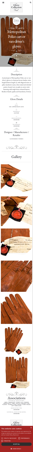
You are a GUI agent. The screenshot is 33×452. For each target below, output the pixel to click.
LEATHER (16, 113)
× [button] (31, 427)
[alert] (16, 439)
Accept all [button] (16, 444)
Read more (16, 435)
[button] (3, 2)
